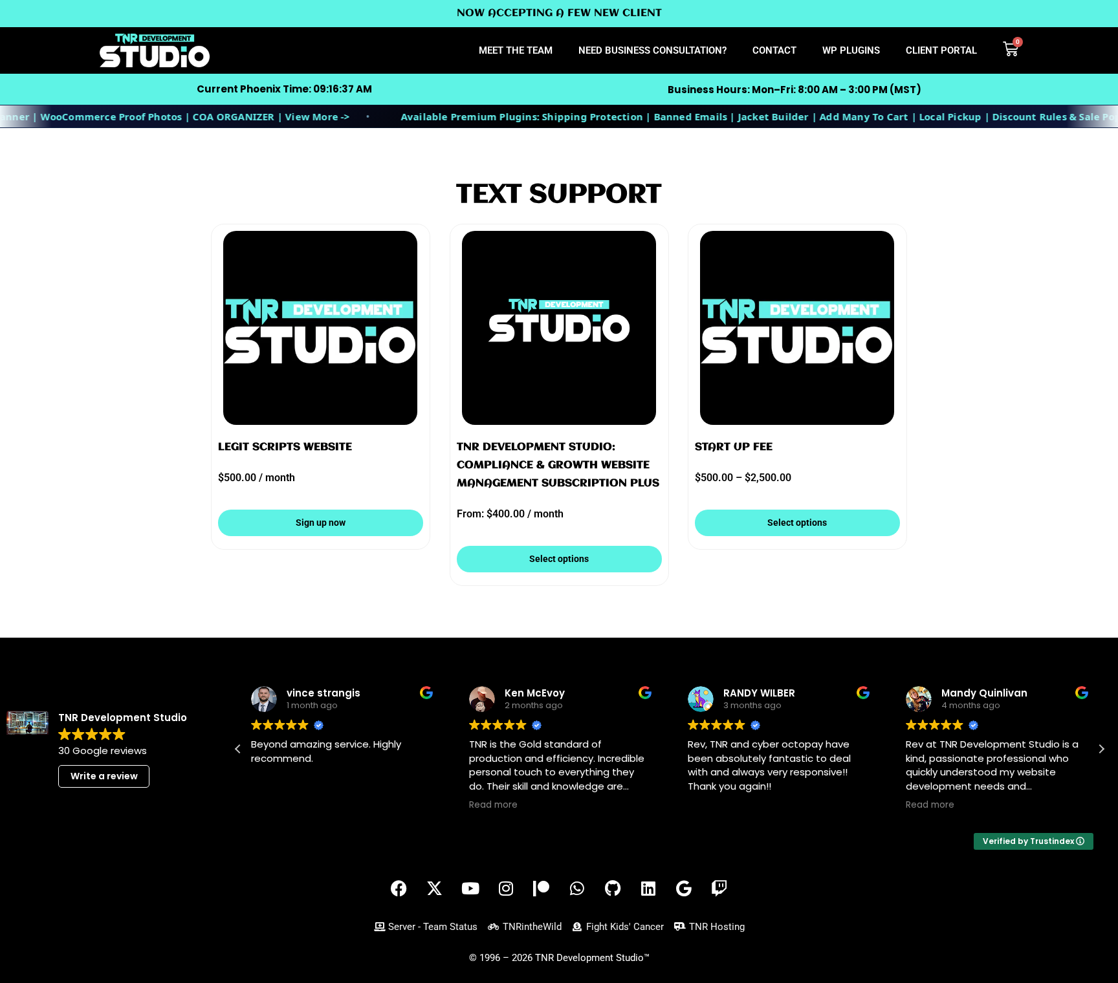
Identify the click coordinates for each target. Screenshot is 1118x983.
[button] (1101, 749)
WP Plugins (851, 50)
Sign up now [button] (320, 522)
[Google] (684, 888)
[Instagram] (506, 888)
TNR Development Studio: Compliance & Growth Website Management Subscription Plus (558, 465)
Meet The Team (516, 50)
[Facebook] (399, 888)
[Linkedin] (648, 888)
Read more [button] (493, 805)
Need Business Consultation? (652, 50)
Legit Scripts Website (285, 447)
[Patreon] (541, 888)
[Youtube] (470, 888)
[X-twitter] (435, 888)
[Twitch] (719, 888)
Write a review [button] (104, 776)
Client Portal (941, 50)
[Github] (613, 888)
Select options (559, 559)
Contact (774, 50)
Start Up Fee (734, 447)
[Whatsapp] (577, 888)
